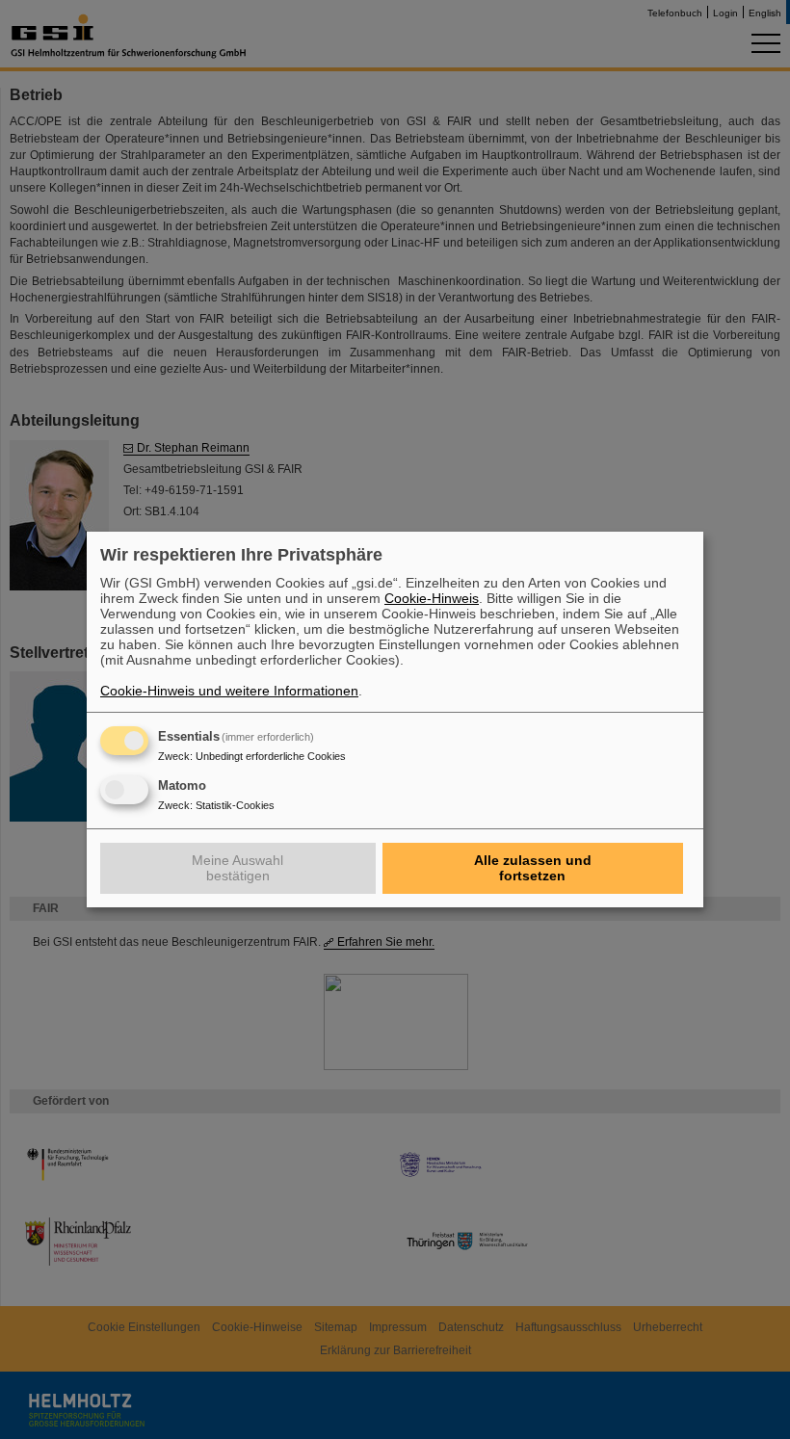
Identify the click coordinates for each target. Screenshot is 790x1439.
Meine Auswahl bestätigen (237, 867)
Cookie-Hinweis (431, 598)
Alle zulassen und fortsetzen (533, 867)
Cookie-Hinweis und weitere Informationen (229, 690)
